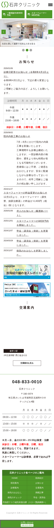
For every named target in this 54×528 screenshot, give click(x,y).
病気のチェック (15, 497)
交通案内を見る (27, 363)
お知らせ (39, 483)
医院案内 (15, 483)
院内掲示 (39, 502)
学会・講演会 (39, 497)
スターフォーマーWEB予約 (39, 14)
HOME (15, 478)
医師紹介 (39, 478)
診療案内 (15, 488)
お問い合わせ (27, 522)
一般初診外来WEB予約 (14, 14)
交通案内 (39, 488)
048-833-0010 (27, 381)
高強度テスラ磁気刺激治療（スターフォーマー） (15, 502)
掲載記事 (39, 492)
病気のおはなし (15, 492)
